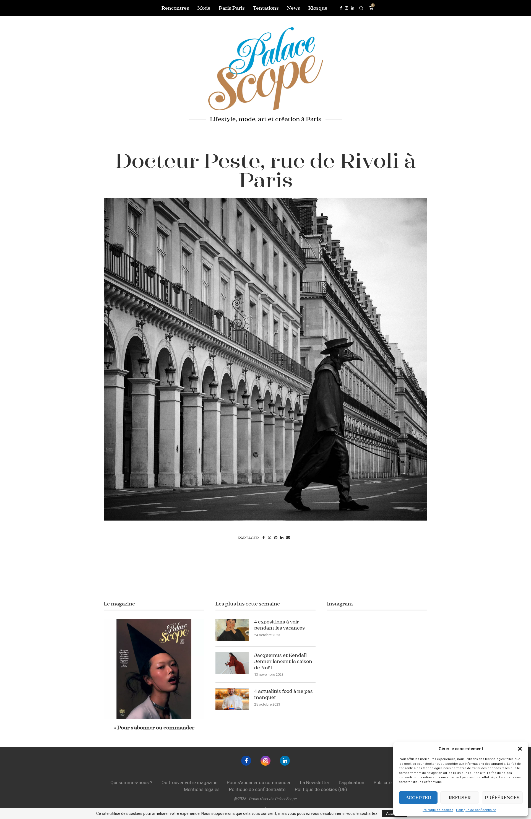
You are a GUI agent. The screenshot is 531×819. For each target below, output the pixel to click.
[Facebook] (341, 8)
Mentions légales (202, 789)
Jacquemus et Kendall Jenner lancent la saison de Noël (283, 661)
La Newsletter (314, 782)
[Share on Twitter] (269, 537)
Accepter (418, 797)
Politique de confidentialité (476, 810)
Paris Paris (232, 8)
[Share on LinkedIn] (281, 537)
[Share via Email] (288, 537)
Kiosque (317, 8)
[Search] (361, 8)
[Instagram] (346, 8)
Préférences (502, 797)
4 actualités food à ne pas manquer (283, 694)
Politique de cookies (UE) (321, 789)
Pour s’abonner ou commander (259, 782)
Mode (203, 8)
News (293, 8)
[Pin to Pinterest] (275, 537)
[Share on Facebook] (263, 537)
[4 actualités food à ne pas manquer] (232, 699)
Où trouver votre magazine (189, 782)
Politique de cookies (438, 810)
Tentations (266, 8)
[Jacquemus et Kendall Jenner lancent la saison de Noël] (232, 663)
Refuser (460, 797)
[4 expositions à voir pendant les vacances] (232, 630)
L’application (351, 782)
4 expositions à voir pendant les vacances (279, 625)
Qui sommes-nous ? (131, 782)
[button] (520, 749)
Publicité (383, 782)
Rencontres (175, 8)
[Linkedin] (352, 8)
